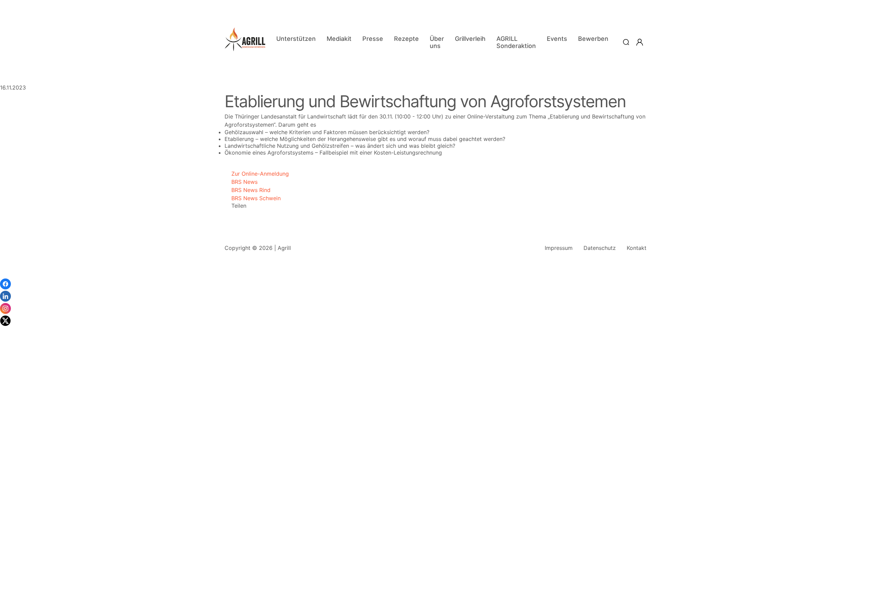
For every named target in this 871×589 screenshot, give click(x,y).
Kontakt (636, 247)
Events (557, 38)
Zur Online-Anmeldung (257, 173)
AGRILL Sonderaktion (516, 42)
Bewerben (593, 38)
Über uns (437, 42)
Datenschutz (600, 247)
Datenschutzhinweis (25, 585)
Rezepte (406, 38)
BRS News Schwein (253, 198)
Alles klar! (6, 568)
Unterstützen (296, 38)
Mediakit (339, 38)
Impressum (559, 247)
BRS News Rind (247, 190)
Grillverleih (470, 38)
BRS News (241, 181)
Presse (372, 38)
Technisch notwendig (13, 480)
